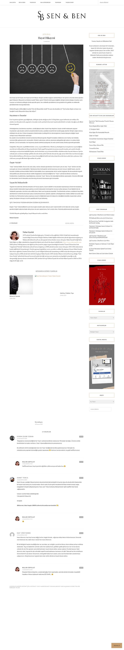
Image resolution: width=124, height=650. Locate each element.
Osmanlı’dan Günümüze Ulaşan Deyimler (101, 139)
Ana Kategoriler (45, 2)
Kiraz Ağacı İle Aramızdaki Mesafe (99, 132)
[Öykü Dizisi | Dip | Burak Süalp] (101, 304)
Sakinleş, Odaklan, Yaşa (67, 422)
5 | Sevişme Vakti (94, 129)
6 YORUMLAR (13, 223)
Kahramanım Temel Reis (96, 151)
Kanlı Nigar (92, 142)
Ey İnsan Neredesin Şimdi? (97, 248)
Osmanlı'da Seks (94, 148)
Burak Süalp (95, 228)
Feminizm (58, 2)
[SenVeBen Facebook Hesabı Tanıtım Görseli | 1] (101, 388)
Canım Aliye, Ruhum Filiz (96, 145)
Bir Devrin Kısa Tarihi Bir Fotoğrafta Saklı (101, 221)
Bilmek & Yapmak (15, 296)
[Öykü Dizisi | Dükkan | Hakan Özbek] (101, 202)
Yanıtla (81, 436)
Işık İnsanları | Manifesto (96, 215)
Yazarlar (33, 2)
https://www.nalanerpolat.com (72, 242)
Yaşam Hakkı (70, 2)
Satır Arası (46, 34)
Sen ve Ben (22, 2)
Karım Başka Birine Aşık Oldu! (98, 126)
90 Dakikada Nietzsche (96, 218)
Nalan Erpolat (28, 232)
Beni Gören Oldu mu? (95, 253)
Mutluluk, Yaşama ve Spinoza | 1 (98, 244)
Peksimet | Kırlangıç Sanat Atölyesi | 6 (100, 226)
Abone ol (117, 645)
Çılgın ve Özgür (93, 135)
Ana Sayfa (13, 2)
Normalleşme (39, 422)
